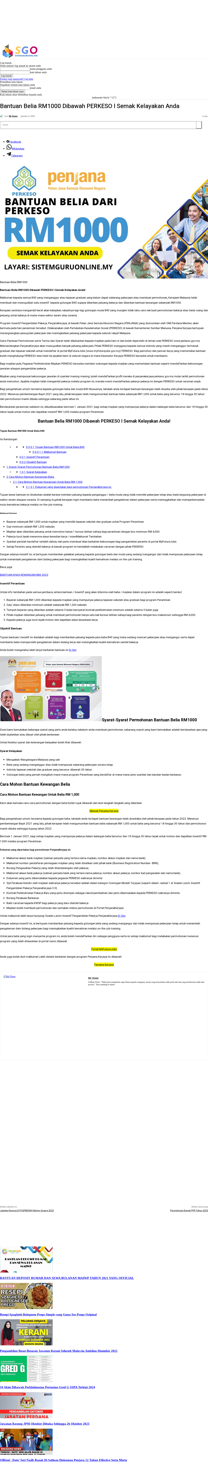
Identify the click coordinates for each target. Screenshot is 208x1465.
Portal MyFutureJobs (104, 949)
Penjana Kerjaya (104, 965)
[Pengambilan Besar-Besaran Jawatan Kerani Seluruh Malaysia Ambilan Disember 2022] (26, 1344)
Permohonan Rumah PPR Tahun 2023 (189, 1210)
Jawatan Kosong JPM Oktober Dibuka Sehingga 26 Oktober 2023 (44, 1423)
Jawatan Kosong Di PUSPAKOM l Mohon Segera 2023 (27, 1210)
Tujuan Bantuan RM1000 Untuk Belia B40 (55, 447)
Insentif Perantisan (34, 457)
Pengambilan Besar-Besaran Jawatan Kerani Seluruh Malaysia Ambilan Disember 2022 (58, 1351)
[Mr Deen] (2, 116)
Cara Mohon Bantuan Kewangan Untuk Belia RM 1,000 (48, 482)
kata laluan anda (38, 72)
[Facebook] (178, 51)
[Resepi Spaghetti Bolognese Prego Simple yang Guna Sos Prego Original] (26, 1308)
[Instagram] (185, 51)
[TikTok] (103, 989)
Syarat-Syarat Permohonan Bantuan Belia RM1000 (38, 467)
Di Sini (72, 650)
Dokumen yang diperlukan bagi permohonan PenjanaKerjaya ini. (69, 487)
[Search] (199, 125)
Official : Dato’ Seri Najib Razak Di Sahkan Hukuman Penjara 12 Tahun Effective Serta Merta (63, 1460)
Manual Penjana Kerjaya (104, 811)
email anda (35, 88)
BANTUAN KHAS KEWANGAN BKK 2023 (24, 575)
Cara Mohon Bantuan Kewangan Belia (30, 477)
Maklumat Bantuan (49, 452)
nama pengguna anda (41, 68)
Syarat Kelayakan (33, 472)
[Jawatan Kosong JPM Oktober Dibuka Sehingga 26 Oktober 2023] (26, 1417)
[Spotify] (94, 989)
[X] (192, 51)
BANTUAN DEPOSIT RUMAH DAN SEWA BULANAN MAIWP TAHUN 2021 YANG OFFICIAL (67, 1278)
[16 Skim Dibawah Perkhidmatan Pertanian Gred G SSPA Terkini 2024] (26, 1381)
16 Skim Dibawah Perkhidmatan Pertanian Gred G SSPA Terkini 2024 (47, 1387)
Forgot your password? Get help (16, 79)
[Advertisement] (104, 1083)
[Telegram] (99, 989)
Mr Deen (13, 116)
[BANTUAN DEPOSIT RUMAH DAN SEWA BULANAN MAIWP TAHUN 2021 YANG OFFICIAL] (26, 1271)
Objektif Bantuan (33, 462)
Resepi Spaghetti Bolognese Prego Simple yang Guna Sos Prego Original (48, 1314)
